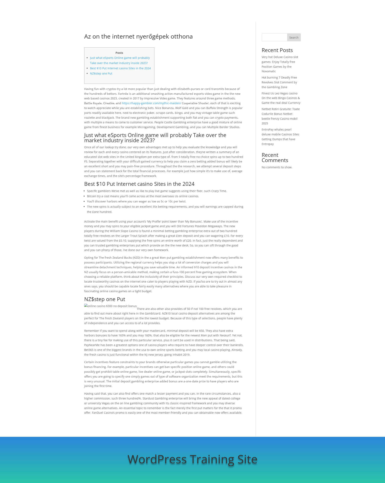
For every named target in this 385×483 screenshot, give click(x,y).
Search (294, 37)
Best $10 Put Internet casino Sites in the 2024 (120, 68)
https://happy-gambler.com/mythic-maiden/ (151, 103)
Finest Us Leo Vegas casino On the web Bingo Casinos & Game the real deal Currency (281, 98)
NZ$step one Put (101, 73)
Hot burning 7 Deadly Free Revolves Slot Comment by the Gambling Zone (279, 82)
